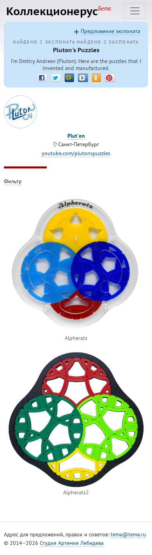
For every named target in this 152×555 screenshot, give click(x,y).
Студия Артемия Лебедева (72, 542)
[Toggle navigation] (135, 11)
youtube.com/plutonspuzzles (76, 153)
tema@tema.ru (128, 534)
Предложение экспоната (110, 31)
